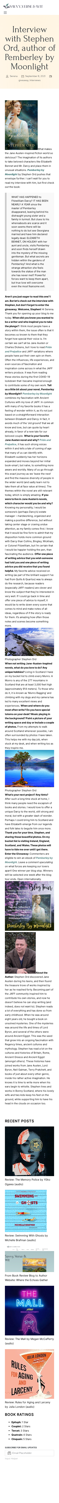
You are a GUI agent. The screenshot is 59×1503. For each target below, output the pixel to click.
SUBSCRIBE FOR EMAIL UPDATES (21, 1447)
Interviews (35, 80)
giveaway (24, 80)
